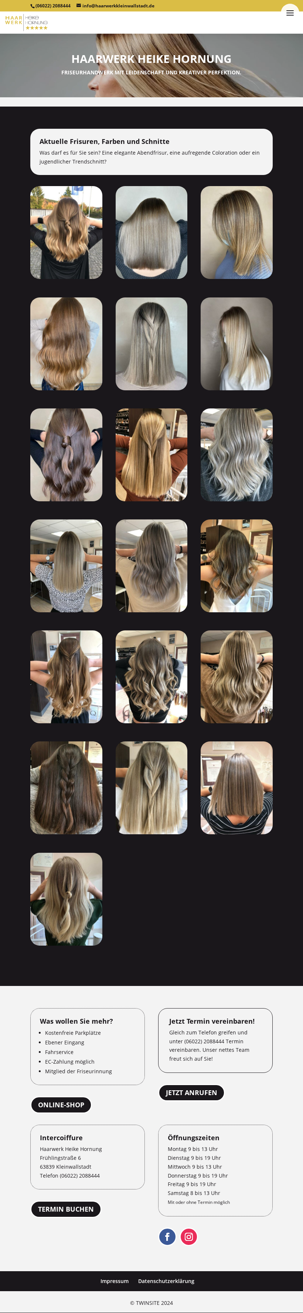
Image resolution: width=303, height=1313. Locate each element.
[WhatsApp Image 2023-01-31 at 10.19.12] (152, 832)
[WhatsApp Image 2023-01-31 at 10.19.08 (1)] (66, 610)
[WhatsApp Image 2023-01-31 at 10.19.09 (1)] (237, 610)
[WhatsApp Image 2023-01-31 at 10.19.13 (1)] (237, 832)
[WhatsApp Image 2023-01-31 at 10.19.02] (66, 276)
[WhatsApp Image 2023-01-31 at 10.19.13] (66, 943)
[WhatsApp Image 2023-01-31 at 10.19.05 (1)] (152, 388)
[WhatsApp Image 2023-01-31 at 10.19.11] (66, 832)
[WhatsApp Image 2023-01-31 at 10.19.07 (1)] (152, 499)
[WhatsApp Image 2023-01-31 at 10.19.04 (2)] (237, 276)
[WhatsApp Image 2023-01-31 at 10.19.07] (237, 499)
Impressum (115, 1281)
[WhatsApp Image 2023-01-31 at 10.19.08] (152, 610)
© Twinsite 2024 (151, 1302)
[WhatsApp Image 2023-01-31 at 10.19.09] (66, 721)
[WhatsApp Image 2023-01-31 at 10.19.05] (237, 388)
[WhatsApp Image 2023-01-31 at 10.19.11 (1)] (237, 721)
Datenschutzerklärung (166, 1281)
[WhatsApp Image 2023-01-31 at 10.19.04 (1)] (152, 276)
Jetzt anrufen (191, 1092)
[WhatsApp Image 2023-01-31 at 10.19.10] (152, 721)
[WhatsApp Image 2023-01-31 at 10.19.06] (66, 499)
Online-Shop (61, 1104)
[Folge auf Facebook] (167, 1237)
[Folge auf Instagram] (189, 1237)
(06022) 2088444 (53, 6)
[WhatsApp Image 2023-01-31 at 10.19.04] (66, 388)
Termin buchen (66, 1209)
